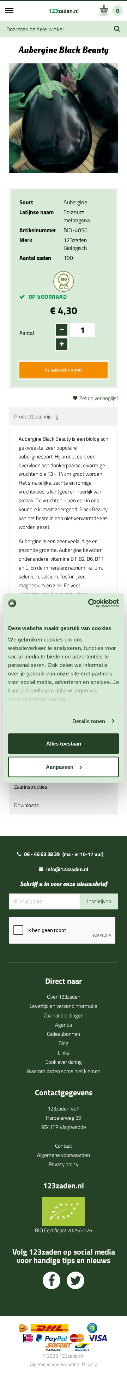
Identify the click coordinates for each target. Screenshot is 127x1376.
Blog (63, 1043)
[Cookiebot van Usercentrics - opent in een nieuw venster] (89, 603)
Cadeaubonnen (63, 1034)
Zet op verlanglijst (98, 398)
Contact (63, 1146)
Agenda (63, 1025)
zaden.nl (64, 10)
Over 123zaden (63, 997)
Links (63, 1053)
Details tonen (88, 721)
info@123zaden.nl (67, 869)
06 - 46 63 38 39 (42, 854)
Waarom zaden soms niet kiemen (64, 1071)
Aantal (26, 333)
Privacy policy (63, 1164)
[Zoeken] (117, 29)
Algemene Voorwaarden (54, 1364)
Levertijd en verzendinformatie (63, 1006)
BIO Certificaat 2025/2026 (63, 1230)
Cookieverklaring (64, 1062)
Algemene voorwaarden (63, 1155)
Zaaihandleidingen (64, 1015)
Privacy (89, 1364)
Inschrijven (99, 901)
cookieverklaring (44, 699)
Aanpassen (59, 767)
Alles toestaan (63, 744)
